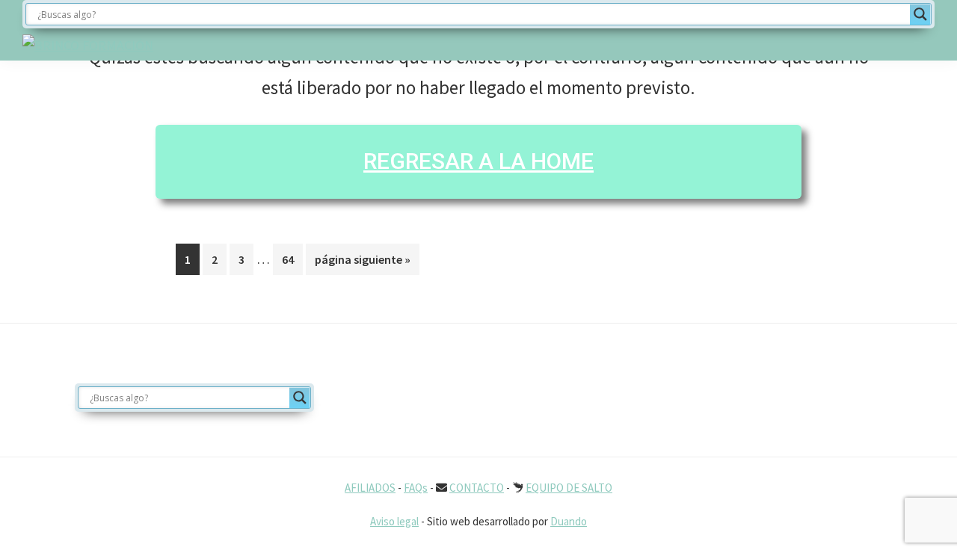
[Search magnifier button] (920, 14)
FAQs (416, 488)
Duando (568, 521)
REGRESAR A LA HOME (478, 161)
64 (292, 259)
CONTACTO (476, 488)
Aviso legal (394, 521)
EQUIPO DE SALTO (569, 488)
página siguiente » (362, 263)
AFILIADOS (370, 488)
